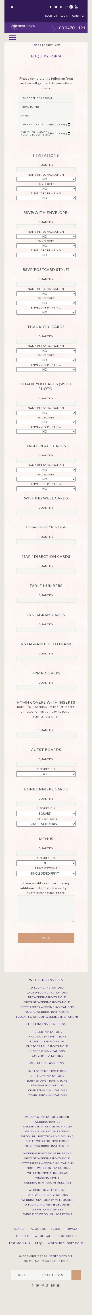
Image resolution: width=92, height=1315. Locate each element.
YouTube (76, 6)
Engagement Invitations (47, 1071)
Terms (56, 1228)
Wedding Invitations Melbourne (47, 1136)
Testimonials (19, 1243)
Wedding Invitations (47, 987)
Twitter (55, 6)
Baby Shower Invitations (47, 1080)
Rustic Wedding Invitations (47, 1011)
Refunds (22, 1236)
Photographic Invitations (47, 1046)
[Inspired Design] (23, 24)
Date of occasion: (32, 124)
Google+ (65, 6)
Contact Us (67, 1236)
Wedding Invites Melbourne (47, 1204)
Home (35, 44)
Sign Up (22, 1275)
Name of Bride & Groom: (37, 98)
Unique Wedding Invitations (47, 1168)
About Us (38, 1228)
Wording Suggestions (66, 1243)
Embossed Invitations (47, 1051)
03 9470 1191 (72, 27)
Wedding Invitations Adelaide (47, 1182)
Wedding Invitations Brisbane (47, 1153)
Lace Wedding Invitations (47, 992)
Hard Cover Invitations (47, 1036)
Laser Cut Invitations (47, 1041)
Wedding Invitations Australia (47, 1126)
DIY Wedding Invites (47, 1209)
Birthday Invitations (47, 1075)
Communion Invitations (47, 1095)
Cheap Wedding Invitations (47, 1141)
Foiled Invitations (47, 1031)
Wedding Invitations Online (47, 1116)
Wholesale (43, 1236)
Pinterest (60, 6)
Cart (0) (78, 15)
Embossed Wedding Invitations (47, 1214)
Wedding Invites (47, 1121)
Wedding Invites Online (47, 1190)
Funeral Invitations (47, 1085)
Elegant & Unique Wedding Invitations (47, 1016)
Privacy (72, 1228)
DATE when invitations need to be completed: (36, 133)
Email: (25, 115)
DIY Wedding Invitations (47, 997)
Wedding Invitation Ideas (47, 1173)
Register (51, 15)
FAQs (39, 1243)
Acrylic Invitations (47, 1056)
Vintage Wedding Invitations (47, 1002)
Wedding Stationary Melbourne (47, 1199)
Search (20, 1228)
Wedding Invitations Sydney (47, 1131)
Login (64, 15)
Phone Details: (30, 107)
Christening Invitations (47, 1090)
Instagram (71, 6)
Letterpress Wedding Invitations (47, 1007)
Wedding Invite (47, 1177)
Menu (12, 37)
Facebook (50, 6)
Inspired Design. (60, 1256)
